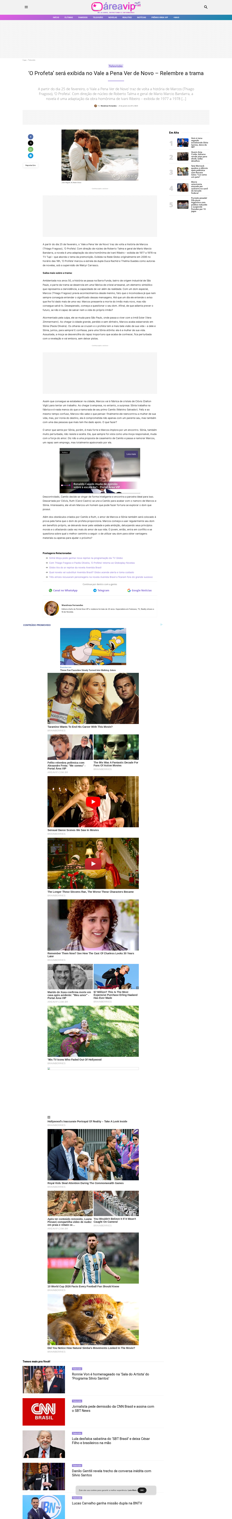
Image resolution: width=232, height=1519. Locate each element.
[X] (30, 143)
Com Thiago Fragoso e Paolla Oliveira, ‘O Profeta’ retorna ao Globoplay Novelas (92, 563)
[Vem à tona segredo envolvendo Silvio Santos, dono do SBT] (183, 146)
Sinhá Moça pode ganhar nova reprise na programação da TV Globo (86, 558)
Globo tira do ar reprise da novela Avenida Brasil (75, 567)
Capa (24, 60)
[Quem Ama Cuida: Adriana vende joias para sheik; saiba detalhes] (183, 160)
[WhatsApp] (30, 149)
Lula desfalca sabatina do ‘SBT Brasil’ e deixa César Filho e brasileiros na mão (111, 1441)
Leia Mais (132, 1490)
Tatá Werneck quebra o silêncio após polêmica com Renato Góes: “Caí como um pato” (199, 171)
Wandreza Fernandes (109, 106)
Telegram (103, 590)
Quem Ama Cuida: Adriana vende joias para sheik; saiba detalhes (199, 156)
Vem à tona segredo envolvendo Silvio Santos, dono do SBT (199, 142)
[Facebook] (30, 136)
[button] (188, 7)
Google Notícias (142, 590)
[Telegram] (30, 155)
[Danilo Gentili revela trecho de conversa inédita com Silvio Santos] (44, 1476)
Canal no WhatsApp (65, 590)
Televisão (31, 60)
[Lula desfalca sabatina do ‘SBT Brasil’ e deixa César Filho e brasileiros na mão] (44, 1444)
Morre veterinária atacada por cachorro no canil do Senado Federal (199, 187)
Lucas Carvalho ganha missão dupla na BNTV (107, 1503)
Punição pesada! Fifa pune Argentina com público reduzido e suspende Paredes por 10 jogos (199, 205)
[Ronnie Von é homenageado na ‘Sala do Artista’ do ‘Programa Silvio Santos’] (44, 1379)
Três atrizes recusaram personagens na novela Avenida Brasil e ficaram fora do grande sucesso (101, 577)
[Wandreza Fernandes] (96, 106)
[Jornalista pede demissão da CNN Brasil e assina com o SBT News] (44, 1412)
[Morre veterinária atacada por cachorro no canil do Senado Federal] (183, 191)
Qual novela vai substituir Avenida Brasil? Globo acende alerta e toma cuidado (91, 572)
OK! (142, 1490)
